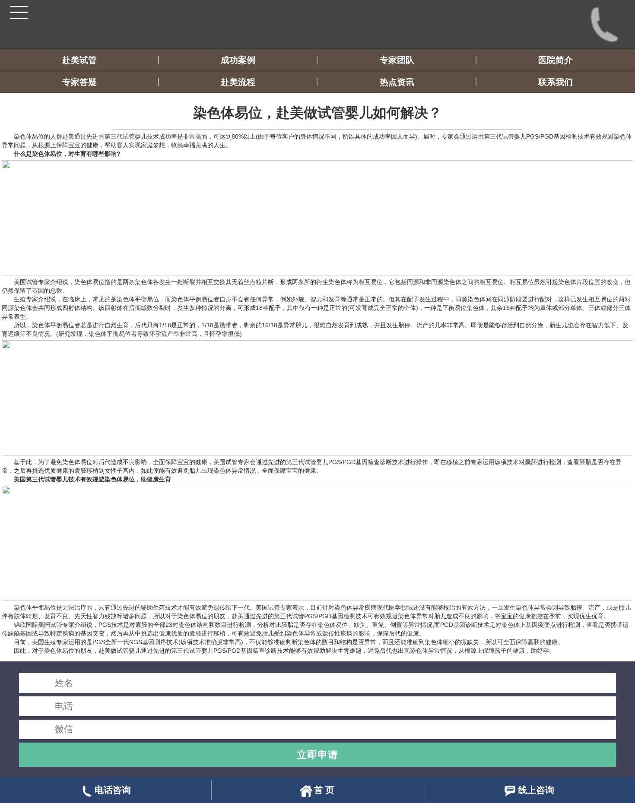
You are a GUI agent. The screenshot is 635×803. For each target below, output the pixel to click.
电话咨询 (113, 790)
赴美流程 (238, 82)
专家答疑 (79, 82)
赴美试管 (79, 60)
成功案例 (238, 60)
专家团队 (397, 60)
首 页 (324, 790)
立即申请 (317, 754)
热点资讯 (397, 82)
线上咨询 (536, 790)
